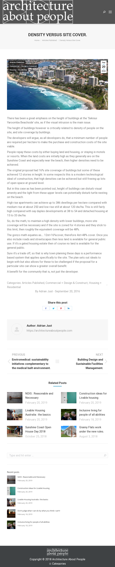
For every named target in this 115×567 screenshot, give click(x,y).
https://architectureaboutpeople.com (49, 330)
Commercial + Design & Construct (23, 66)
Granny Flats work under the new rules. (91, 429)
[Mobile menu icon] (110, 12)
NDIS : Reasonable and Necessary (39, 395)
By (44, 291)
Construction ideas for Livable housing (93, 395)
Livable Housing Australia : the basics (38, 412)
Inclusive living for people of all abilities (92, 412)
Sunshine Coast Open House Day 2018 (38, 429)
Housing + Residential (18, 70)
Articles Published (17, 62)
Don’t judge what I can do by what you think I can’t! (39, 510)
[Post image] (14, 397)
